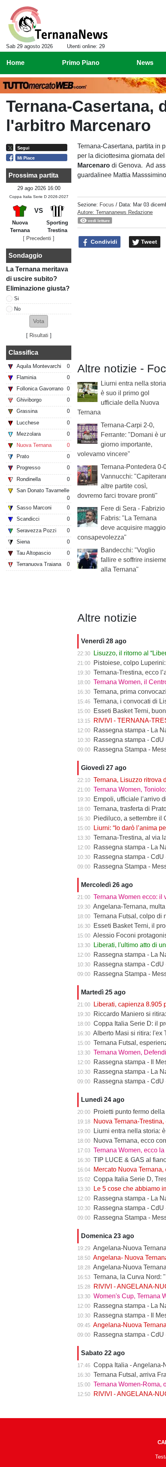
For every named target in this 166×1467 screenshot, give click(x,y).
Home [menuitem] (15, 62)
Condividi (103, 241)
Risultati (38, 335)
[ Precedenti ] (38, 238)
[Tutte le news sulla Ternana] (58, 24)
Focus (107, 205)
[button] (38, 321)
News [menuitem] (145, 62)
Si (16, 298)
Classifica (23, 352)
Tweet (148, 241)
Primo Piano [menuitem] (81, 62)
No (17, 309)
